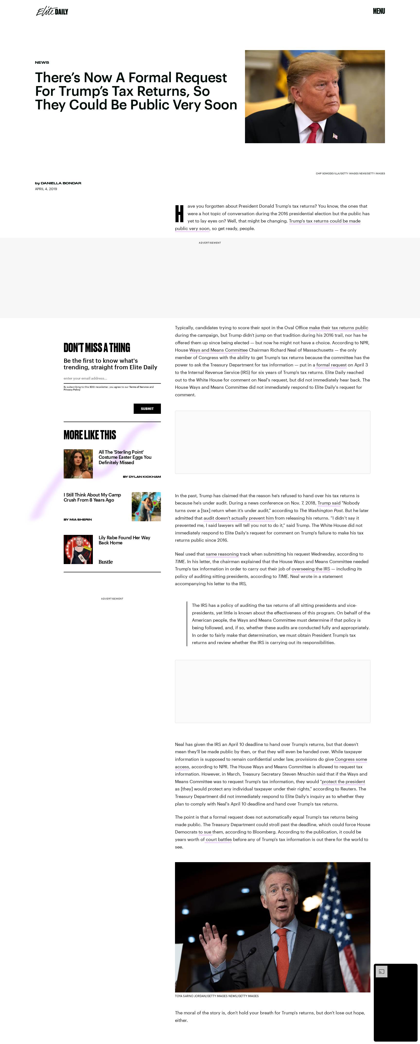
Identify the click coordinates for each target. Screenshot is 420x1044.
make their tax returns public (338, 327)
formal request (331, 364)
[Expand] (379, 968)
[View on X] (273, 442)
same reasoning (222, 554)
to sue (205, 831)
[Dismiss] (412, 968)
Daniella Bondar (61, 183)
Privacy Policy (72, 389)
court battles (218, 839)
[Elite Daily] (52, 11)
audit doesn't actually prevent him (239, 518)
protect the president (343, 781)
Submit (147, 408)
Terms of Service (139, 386)
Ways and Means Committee (218, 350)
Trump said (329, 502)
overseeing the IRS (311, 568)
